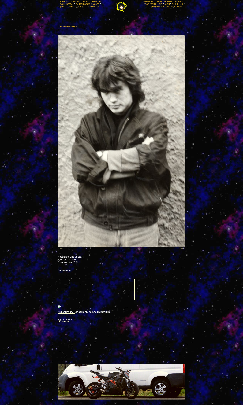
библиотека (94, 6)
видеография (83, 4)
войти (180, 6)
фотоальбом (66, 6)
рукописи (80, 6)
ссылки (171, 6)
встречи (179, 1)
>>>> (182, 248)
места (96, 4)
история (75, 1)
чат (147, 4)
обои (167, 4)
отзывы (168, 1)
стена (159, 1)
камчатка (149, 1)
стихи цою (156, 4)
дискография (67, 4)
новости (64, 1)
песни (85, 1)
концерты (96, 1)
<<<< (60, 248)
